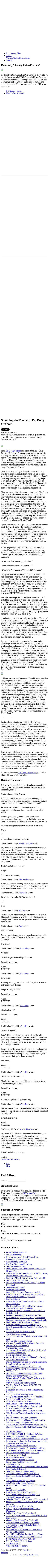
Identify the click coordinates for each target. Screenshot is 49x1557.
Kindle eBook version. (15, 93)
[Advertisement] (24, 25)
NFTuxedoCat (29, 1193)
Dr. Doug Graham (13, 451)
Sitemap (4, 1552)
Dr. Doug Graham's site (28, 773)
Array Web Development (29, 1555)
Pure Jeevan (28, 1550)
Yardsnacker (24, 879)
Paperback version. (14, 91)
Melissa (22, 910)
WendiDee (24, 948)
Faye (21, 926)
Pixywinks (23, 893)
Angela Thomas (25, 843)
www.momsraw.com (10, 1159)
